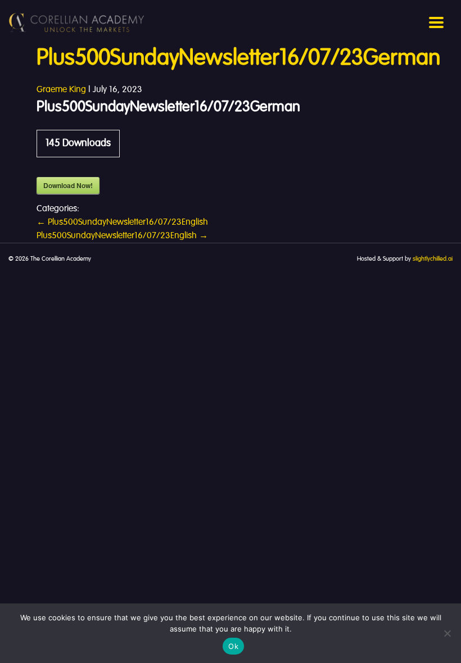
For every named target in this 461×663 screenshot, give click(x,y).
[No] (447, 633)
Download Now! (68, 185)
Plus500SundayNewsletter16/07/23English (122, 222)
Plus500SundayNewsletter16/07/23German (238, 58)
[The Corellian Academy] (76, 22)
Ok (233, 646)
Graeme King (61, 89)
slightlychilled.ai (433, 259)
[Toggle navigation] (436, 22)
